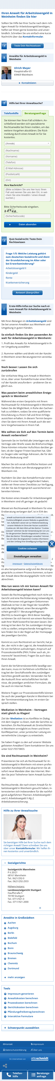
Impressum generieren (21, 993)
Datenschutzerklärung (33, 563)
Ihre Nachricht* (13, 185)
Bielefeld (12, 938)
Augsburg (13, 927)
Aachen (12, 922)
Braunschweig (15, 953)
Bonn (11, 948)
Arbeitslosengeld (36, 321)
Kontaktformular (33, 36)
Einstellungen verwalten (27, 556)
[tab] (11, 113)
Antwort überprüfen (27, 292)
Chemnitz (13, 963)
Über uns (37, 1050)
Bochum (12, 943)
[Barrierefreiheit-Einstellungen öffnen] (52, 543)
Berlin (11, 932)
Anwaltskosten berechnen (23, 998)
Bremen (12, 958)
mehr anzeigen (16, 977)
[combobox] (27, 143)
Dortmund (13, 968)
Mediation (16, 718)
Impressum (17, 563)
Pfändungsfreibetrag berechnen (26, 1011)
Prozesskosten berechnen (22, 1002)
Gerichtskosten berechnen (23, 1007)
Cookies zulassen (27, 548)
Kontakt (9, 1044)
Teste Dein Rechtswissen (27, 45)
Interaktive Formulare (20, 1016)
